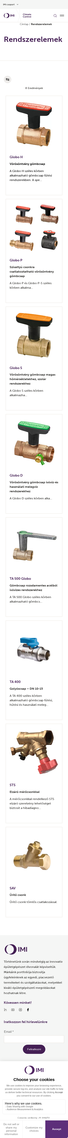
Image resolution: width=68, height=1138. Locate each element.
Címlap (24, 24)
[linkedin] (5, 1009)
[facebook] (27, 1009)
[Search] (55, 15)
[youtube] (12, 1009)
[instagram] (20, 1009)
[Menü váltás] (62, 15)
